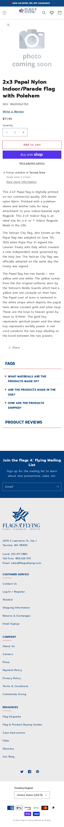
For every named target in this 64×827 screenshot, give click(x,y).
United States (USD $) (29, 795)
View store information (21, 182)
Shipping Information (16, 608)
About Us (9, 646)
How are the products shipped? (26, 405)
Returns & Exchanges (16, 616)
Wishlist (8, 600)
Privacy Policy (12, 678)
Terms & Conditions (15, 686)
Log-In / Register (14, 592)
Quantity (8, 125)
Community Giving (14, 694)
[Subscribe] (57, 487)
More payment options (32, 163)
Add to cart (32, 145)
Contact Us (10, 584)
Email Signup (11, 624)
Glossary (8, 749)
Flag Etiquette (12, 717)
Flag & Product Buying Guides (22, 725)
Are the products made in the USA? (32, 392)
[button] (4, 13)
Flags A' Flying (27, 820)
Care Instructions (14, 733)
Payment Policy (12, 670)
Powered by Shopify (42, 820)
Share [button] (16, 347)
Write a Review (13, 112)
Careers (8, 654)
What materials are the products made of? (27, 379)
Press (6, 662)
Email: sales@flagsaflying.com (22, 563)
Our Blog (8, 757)
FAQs (6, 741)
